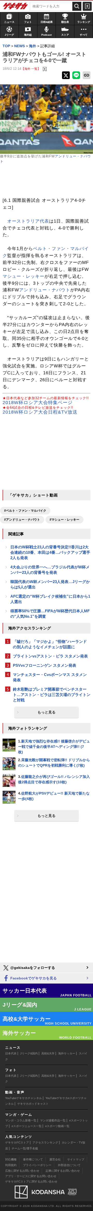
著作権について (33, 1159)
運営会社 (55, 1159)
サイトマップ (75, 1159)
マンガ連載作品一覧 (53, 1120)
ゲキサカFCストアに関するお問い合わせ (31, 1181)
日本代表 (11, 1053)
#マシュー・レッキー (64, 519)
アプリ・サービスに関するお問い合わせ (30, 1176)
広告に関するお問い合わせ (22, 1170)
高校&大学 (48, 1053)
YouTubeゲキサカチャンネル (23, 1098)
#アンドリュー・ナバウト (22, 519)
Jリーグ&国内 (29, 1053)
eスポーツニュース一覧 (27, 1126)
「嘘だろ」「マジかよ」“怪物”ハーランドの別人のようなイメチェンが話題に (50, 644)
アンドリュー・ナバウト (44, 290)
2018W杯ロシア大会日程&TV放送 (40, 412)
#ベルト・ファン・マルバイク (25, 510)
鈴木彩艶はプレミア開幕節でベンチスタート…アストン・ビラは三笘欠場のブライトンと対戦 (51, 694)
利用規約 (11, 1165)
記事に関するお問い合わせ (63, 1170)
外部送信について (69, 1165)
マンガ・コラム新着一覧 (20, 1120)
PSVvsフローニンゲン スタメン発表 (44, 665)
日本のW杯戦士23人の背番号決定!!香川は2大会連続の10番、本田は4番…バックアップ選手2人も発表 (50, 552)
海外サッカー (66, 1053)
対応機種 (11, 1159)
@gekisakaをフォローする (32, 968)
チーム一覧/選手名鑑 (25, 1148)
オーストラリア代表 (28, 221)
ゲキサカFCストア (17, 1142)
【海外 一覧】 (31, 68)
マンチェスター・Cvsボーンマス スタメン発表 (50, 677)
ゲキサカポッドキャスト (33, 1103)
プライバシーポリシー (37, 1165)
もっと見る (46, 712)
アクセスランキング (45, 1142)
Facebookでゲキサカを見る (33, 978)
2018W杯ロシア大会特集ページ (38, 402)
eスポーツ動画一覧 (57, 1126)
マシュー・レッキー (23, 276)
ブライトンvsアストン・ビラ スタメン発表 (50, 656)
